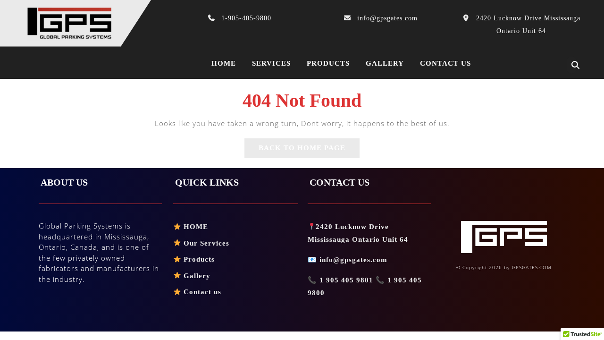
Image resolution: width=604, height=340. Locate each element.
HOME (194, 226)
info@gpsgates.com (387, 18)
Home (223, 63)
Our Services (205, 243)
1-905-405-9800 (246, 18)
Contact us (445, 63)
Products (328, 63)
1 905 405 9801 (346, 280)
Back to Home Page (309, 151)
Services (271, 63)
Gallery (385, 63)
